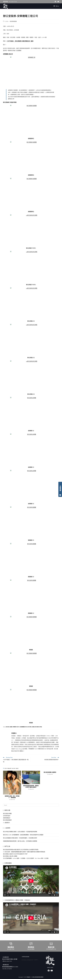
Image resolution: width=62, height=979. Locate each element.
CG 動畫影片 (6, 822)
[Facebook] (49, 970)
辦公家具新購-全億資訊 (50, 772)
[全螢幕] (57, 895)
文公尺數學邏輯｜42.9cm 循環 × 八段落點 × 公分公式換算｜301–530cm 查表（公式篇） (26, 858)
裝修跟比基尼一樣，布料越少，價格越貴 (12, 796)
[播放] (5, 895)
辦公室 (26, 726)
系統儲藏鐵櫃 (22, 726)
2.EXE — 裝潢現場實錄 (11, 21)
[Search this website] (31, 805)
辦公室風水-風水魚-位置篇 (10, 856)
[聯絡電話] (11, 944)
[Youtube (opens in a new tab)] (58, 1)
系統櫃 (33, 726)
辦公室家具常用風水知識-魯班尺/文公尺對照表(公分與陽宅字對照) (20, 849)
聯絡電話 (11, 947)
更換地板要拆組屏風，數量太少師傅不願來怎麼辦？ (31, 786)
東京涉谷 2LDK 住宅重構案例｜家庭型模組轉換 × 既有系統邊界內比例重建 (23, 834)
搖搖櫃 (11, 726)
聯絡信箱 (51, 947)
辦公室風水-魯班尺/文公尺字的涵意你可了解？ (15, 854)
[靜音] (54, 895)
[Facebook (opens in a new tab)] (55, 1)
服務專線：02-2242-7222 (10, 1)
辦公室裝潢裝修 (7, 820)
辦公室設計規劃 (7, 813)
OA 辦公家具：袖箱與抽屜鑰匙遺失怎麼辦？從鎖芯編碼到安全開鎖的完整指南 (24, 851)
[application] (31, 880)
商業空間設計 (6, 818)
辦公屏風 (29, 726)
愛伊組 (40, 726)
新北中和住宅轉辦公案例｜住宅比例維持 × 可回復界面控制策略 (20, 831)
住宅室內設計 (6, 815)
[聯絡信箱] (51, 944)
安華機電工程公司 (8, 54)
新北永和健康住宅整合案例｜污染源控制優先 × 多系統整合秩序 (20, 838)
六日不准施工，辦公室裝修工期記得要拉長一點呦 (20, 41)
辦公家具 (7, 726)
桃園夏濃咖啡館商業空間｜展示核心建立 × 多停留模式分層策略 (20, 841)
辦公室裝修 (37, 726)
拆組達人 (14, 733)
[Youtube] (52, 970)
